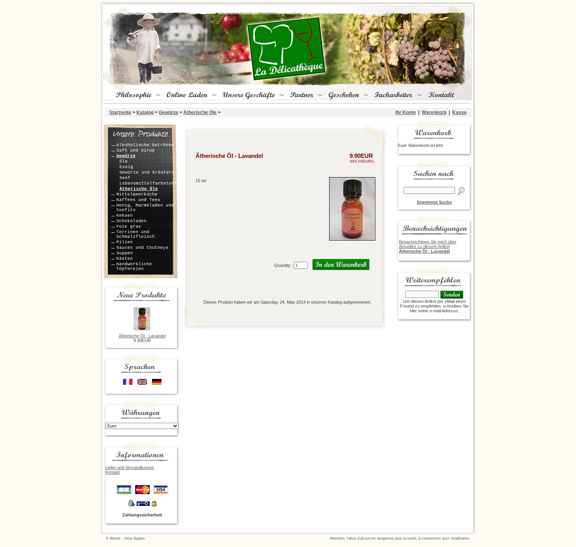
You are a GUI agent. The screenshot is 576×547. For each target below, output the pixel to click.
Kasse (459, 112)
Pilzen (124, 242)
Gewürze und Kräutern (147, 172)
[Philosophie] (133, 96)
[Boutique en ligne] (186, 96)
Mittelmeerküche (137, 194)
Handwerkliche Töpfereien (134, 266)
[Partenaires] (300, 96)
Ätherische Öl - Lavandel (142, 335)
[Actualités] (343, 96)
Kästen (124, 258)
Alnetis (115, 538)
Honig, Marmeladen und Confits (145, 207)
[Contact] (440, 96)
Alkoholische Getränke (145, 145)
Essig (126, 167)
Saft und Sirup (135, 150)
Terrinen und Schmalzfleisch (135, 234)
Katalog (145, 112)
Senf (125, 178)
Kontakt (112, 472)
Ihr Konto (405, 112)
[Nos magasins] (248, 96)
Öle (124, 161)
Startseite (120, 112)
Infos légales (134, 538)
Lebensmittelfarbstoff (148, 183)
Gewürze (168, 112)
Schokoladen (131, 221)
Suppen (124, 253)
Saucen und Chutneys (142, 247)
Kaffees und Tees (138, 199)
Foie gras (128, 226)
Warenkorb (434, 112)
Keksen (124, 215)
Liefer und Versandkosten (129, 467)
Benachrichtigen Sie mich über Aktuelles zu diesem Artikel (427, 246)
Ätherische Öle (200, 112)
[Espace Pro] (393, 96)
